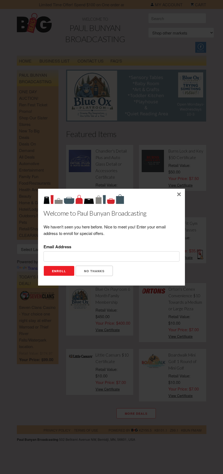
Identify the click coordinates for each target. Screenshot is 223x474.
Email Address (57, 247)
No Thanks (94, 271)
